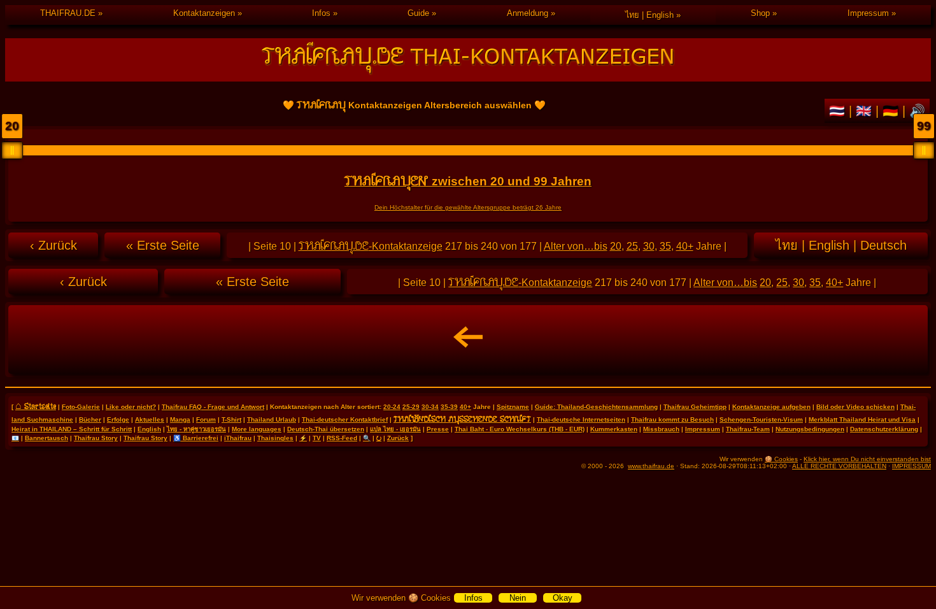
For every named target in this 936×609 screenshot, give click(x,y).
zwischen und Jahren (468, 181)
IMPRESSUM (911, 465)
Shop (760, 13)
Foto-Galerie (81, 406)
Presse (438, 429)
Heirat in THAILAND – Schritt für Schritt (71, 429)
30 (649, 246)
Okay (562, 598)
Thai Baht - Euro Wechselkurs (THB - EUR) (520, 429)
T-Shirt (231, 419)
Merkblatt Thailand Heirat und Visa (862, 419)
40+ (684, 246)
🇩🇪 (892, 111)
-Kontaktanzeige (371, 246)
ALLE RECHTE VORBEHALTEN (839, 465)
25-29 (411, 406)
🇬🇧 (866, 111)
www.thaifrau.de (651, 465)
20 (615, 246)
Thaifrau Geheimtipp (695, 406)
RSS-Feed (342, 437)
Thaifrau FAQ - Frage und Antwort (213, 406)
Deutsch (883, 245)
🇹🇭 (839, 111)
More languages (256, 429)
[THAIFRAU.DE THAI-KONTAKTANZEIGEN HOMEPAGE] (468, 60)
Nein (517, 598)
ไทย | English (649, 15)
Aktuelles (149, 419)
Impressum (868, 13)
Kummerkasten (613, 429)
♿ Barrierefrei (195, 437)
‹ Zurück (53, 245)
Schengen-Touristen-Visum (761, 419)
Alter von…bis (575, 246)
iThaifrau (238, 437)
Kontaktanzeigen (204, 13)
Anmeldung (527, 13)
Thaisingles (275, 437)
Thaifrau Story (96, 437)
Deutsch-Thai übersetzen (325, 429)
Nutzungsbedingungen (810, 429)
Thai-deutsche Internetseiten (581, 419)
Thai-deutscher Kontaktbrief (345, 419)
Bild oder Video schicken (855, 406)
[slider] (12, 150)
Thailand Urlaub (271, 419)
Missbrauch (661, 429)
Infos (321, 13)
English (829, 245)
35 (665, 246)
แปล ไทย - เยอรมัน (395, 429)
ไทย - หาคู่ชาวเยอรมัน (196, 429)
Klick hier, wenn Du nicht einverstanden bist (867, 458)
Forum (206, 419)
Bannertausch (46, 437)
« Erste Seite (162, 245)
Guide (418, 13)
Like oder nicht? (131, 406)
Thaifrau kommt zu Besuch (672, 419)
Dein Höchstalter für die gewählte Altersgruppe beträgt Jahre (468, 207)
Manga (180, 419)
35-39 (449, 406)
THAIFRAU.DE (68, 13)
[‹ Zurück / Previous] (468, 339)
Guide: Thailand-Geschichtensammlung (596, 406)
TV (317, 437)
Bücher (90, 419)
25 (632, 246)
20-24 (392, 406)
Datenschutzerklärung (884, 429)
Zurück (398, 437)
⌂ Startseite (35, 405)
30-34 (430, 406)
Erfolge (118, 419)
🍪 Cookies (781, 458)
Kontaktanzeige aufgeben (771, 406)
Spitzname (513, 406)
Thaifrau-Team (748, 429)
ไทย (787, 245)
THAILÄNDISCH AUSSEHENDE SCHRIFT (462, 418)
